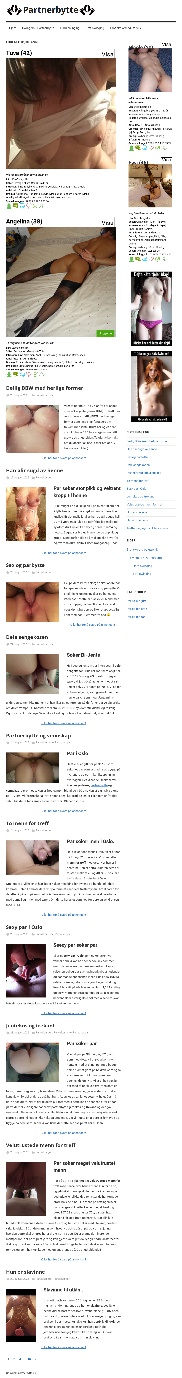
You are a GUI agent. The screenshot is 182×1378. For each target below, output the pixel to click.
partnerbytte (99, 785)
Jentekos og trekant (30, 1025)
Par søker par (44, 572)
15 (29, 1359)
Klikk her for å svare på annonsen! (63, 458)
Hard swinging (70, 28)
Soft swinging (95, 28)
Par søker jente (45, 395)
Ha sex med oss (137, 520)
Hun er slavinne (25, 1271)
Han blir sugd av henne (34, 470)
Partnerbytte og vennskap (38, 735)
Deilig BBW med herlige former (44, 387)
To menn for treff (27, 823)
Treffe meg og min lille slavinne (147, 528)
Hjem (12, 28)
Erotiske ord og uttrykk (125, 28)
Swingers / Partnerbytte (38, 28)
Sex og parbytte (25, 565)
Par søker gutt (44, 477)
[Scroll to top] (175, 1371)
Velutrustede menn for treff (40, 1145)
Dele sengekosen (27, 637)
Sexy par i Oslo (24, 927)
